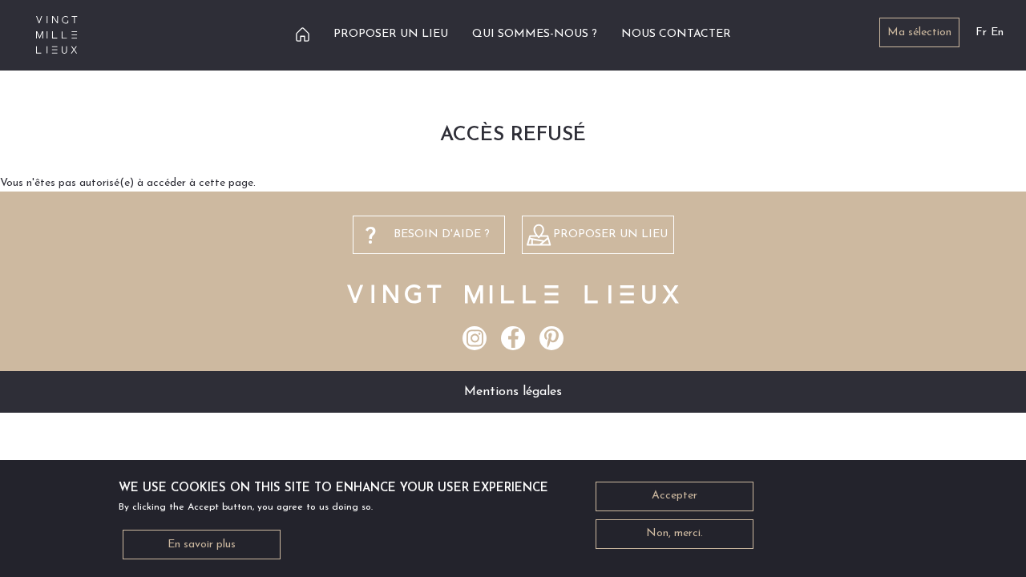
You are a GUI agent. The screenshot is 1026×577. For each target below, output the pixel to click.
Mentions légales (513, 391)
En (997, 32)
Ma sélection (919, 32)
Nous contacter (676, 34)
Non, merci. (674, 534)
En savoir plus (202, 545)
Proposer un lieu (390, 34)
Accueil (302, 34)
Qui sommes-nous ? (534, 34)
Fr (981, 32)
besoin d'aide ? (442, 234)
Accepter (674, 496)
